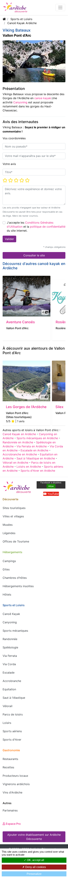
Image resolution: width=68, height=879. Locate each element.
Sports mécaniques (15, 630)
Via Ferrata (10, 656)
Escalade (8, 672)
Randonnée (10, 639)
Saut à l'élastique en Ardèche (36, 458)
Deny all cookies (35, 867)
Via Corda (9, 664)
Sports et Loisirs (21, 19)
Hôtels (7, 594)
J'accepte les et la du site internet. (36, 226)
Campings (9, 561)
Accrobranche (12, 681)
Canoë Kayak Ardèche (22, 23)
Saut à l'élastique (14, 697)
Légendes (9, 533)
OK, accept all (35, 860)
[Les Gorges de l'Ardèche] (26, 381)
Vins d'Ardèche (12, 792)
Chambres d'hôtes (15, 577)
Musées (8, 524)
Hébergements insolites (18, 586)
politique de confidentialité (47, 226)
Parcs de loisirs (13, 714)
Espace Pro (13, 823)
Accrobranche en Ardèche (20, 454)
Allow (51, 486)
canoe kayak (42, 98)
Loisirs (7, 723)
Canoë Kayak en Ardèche (19, 434)
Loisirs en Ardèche (29, 466)
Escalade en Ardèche (34, 450)
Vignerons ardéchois (16, 784)
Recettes (8, 767)
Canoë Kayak (11, 614)
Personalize (34, 873)
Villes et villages (13, 516)
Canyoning (20, 102)
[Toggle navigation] (60, 7)
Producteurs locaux (15, 775)
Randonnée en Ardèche (18, 442)
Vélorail (7, 706)
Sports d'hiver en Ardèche (38, 470)
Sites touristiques (14, 508)
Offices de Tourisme (16, 541)
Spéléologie (10, 647)
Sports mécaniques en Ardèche (37, 438)
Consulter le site (34, 255)
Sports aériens (12, 731)
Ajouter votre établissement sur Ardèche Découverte (34, 837)
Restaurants (10, 759)
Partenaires (10, 810)
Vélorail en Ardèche (15, 462)
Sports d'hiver (12, 739)
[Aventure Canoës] (26, 296)
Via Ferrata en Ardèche (32, 446)
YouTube (53, 494)
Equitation (9, 689)
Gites (6, 569)
